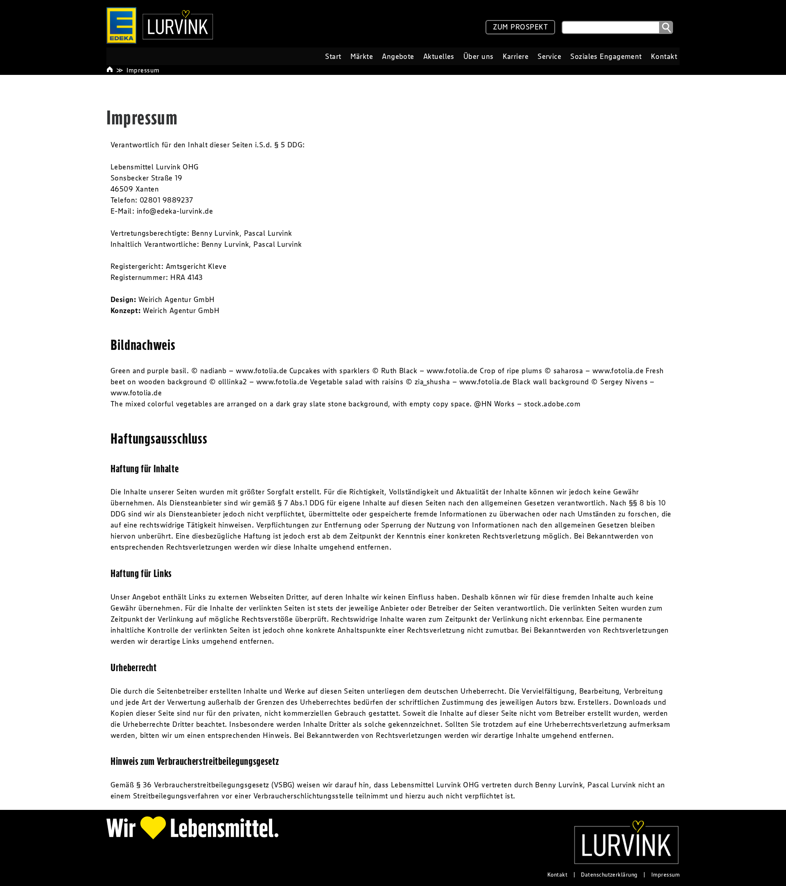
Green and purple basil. (150, 370)
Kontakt (557, 874)
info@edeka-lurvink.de (175, 211)
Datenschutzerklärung (609, 874)
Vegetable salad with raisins (357, 381)
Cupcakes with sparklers (329, 370)
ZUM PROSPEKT (520, 27)
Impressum (142, 70)
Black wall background (551, 381)
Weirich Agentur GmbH (176, 299)
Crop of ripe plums (511, 370)
